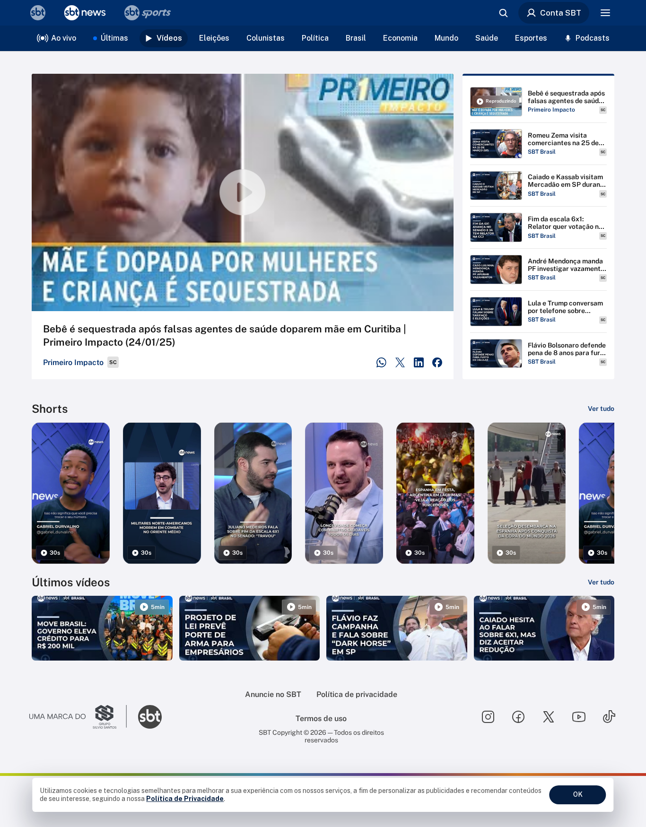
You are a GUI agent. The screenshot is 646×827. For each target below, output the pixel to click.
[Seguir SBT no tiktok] (609, 716)
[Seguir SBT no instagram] (488, 716)
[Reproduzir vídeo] (243, 192)
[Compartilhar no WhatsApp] (381, 362)
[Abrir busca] (503, 12)
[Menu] (605, 12)
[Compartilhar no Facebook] (437, 362)
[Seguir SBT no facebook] (518, 716)
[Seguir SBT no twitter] (548, 716)
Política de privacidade (356, 694)
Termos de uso (321, 718)
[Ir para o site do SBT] (150, 717)
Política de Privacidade (185, 798)
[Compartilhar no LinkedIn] (419, 362)
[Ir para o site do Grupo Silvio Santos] (78, 717)
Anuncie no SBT (273, 694)
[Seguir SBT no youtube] (578, 716)
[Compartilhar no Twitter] (400, 362)
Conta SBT (560, 12)
